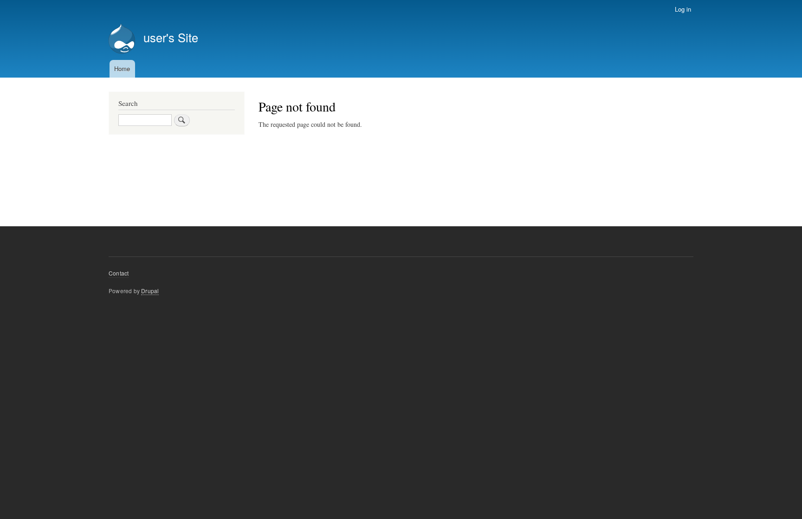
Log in (683, 9)
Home (122, 68)
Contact (119, 273)
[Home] (122, 39)
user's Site (170, 37)
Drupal (150, 291)
